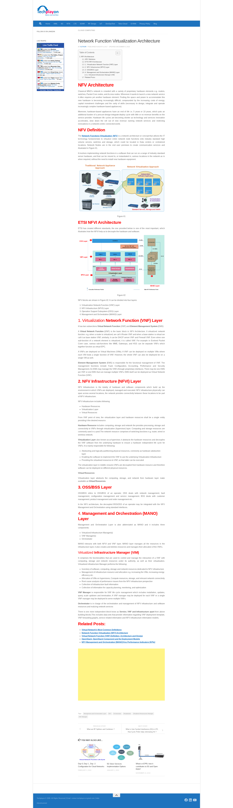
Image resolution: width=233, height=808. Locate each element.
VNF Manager (83, 716)
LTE (75, 24)
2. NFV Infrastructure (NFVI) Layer (97, 67)
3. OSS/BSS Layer (91, 70)
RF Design (92, 24)
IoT (101, 24)
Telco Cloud (122, 24)
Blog (155, 24)
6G (62, 24)
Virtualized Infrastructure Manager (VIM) (101, 75)
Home (48, 24)
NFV (109, 713)
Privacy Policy (145, 24)
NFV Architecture (87, 57)
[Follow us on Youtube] (194, 800)
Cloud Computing (86, 30)
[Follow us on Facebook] (186, 800)
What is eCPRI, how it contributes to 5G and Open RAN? (147, 766)
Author (83, 47)
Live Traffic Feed (50, 45)
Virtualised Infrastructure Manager (143, 713)
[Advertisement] (121, 675)
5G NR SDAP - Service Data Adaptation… (49, 51)
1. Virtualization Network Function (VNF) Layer (101, 64)
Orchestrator (117, 713)
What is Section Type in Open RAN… (50, 78)
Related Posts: (90, 77)
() (100, 136)
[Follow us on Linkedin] (190, 800)
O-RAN (133, 24)
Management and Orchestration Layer (95, 713)
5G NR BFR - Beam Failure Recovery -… (50, 73)
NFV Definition (90, 59)
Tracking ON (57, 90)
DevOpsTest (110, 24)
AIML (56, 24)
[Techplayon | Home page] (48, 10)
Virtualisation (127, 713)
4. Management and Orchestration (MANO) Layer (102, 72)
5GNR (82, 24)
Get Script (43, 90)
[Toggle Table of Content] (117, 53)
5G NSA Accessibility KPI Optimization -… (47, 85)
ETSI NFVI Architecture (93, 62)
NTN (68, 24)
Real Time (50, 90)
